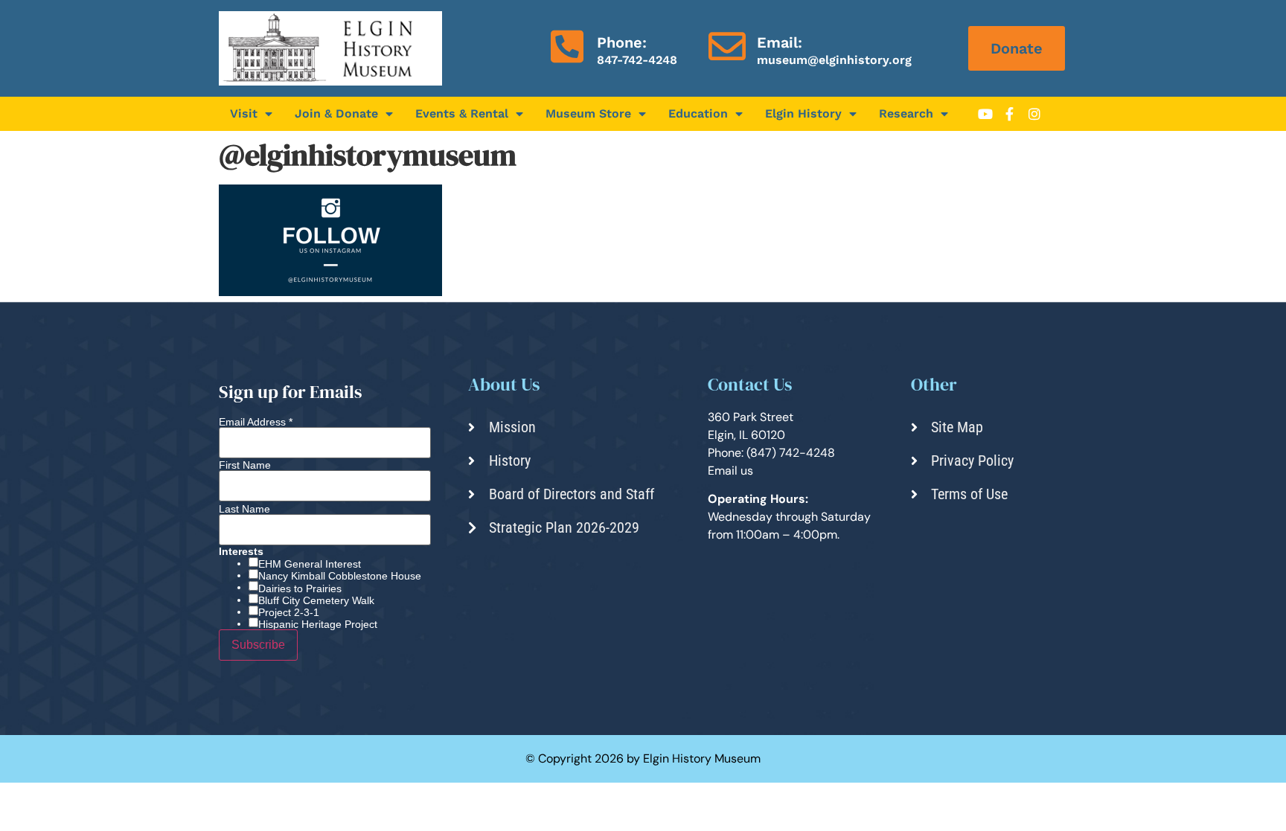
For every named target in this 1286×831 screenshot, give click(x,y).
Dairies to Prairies (300, 588)
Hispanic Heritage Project (317, 624)
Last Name (244, 509)
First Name (245, 465)
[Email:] (727, 46)
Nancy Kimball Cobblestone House (339, 576)
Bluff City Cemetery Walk (316, 600)
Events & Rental (461, 113)
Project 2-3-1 (288, 612)
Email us (730, 470)
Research (906, 113)
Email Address (255, 422)
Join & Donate (336, 113)
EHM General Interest (309, 564)
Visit (243, 113)
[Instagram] (1034, 114)
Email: (779, 42)
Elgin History (803, 113)
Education (698, 113)
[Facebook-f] (1010, 114)
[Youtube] (985, 114)
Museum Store (588, 113)
